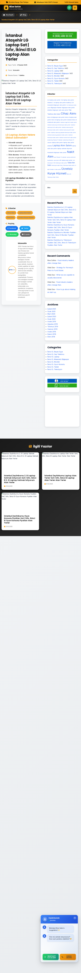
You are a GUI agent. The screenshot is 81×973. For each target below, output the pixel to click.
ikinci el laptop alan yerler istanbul (61, 120)
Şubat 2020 (51, 316)
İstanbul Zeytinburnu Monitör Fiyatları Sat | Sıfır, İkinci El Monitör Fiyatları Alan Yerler (61, 234)
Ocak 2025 (51, 311)
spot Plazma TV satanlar (60, 157)
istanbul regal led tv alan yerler (68, 122)
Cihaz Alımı (11, 213)
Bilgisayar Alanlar (56, 107)
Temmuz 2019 (52, 327)
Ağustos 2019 (52, 324)
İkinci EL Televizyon (54, 83)
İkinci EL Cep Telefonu (55, 68)
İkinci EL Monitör (53, 76)
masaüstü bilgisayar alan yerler (56, 152)
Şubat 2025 (51, 309)
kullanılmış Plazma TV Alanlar (54, 140)
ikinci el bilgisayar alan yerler (56, 117)
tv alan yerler (57, 169)
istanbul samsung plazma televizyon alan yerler (63, 132)
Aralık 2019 (51, 321)
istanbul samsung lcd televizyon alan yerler (58, 125)
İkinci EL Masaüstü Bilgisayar (58, 73)
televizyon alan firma (57, 165)
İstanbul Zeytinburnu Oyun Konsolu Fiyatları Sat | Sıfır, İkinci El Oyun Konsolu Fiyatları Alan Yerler (60, 227)
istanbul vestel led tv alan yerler (67, 137)
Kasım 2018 (51, 334)
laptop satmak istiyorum (64, 148)
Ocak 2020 (51, 319)
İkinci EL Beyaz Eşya (55, 66)
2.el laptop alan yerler (53, 100)
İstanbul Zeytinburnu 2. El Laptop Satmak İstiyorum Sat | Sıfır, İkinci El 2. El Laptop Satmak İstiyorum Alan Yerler (20, 479)
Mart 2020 (51, 314)
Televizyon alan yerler (69, 165)
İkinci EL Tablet (53, 81)
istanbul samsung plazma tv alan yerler (57, 135)
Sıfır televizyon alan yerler (60, 163)
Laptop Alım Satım (25, 213)
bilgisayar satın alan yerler (60, 110)
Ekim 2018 (51, 337)
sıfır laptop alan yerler (65, 160)
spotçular (56, 160)
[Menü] (75, 7)
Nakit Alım (10, 217)
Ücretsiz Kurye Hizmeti (26, 217)
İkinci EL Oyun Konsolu (56, 78)
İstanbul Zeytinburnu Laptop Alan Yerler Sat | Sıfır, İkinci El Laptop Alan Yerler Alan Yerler (61, 219)
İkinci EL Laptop (53, 71)
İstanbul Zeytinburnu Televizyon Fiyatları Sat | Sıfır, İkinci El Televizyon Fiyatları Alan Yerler (61, 242)
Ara (48, 188)
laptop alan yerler (57, 142)
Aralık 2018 (51, 332)
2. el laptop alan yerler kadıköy (61, 102)
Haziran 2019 (52, 329)
